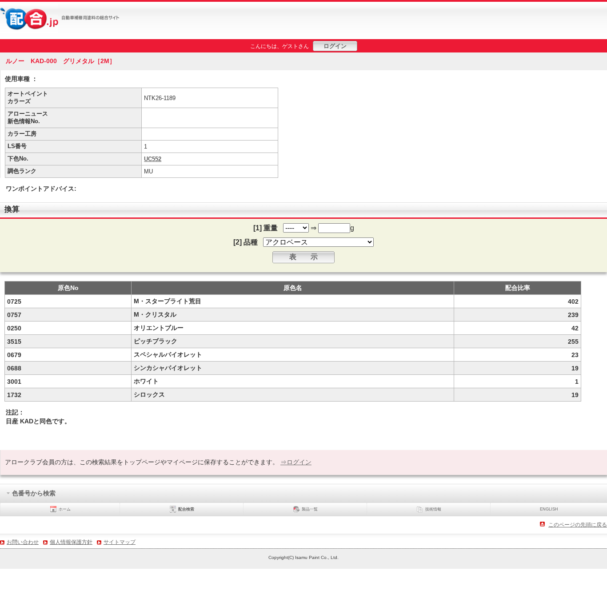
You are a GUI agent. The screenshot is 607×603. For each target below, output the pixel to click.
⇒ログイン (295, 462)
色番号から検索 (34, 492)
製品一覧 (310, 509)
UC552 (152, 159)
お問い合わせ (23, 542)
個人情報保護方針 (71, 542)
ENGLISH (549, 509)
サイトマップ (120, 542)
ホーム (65, 509)
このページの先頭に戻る (577, 525)
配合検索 (186, 509)
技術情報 (433, 509)
